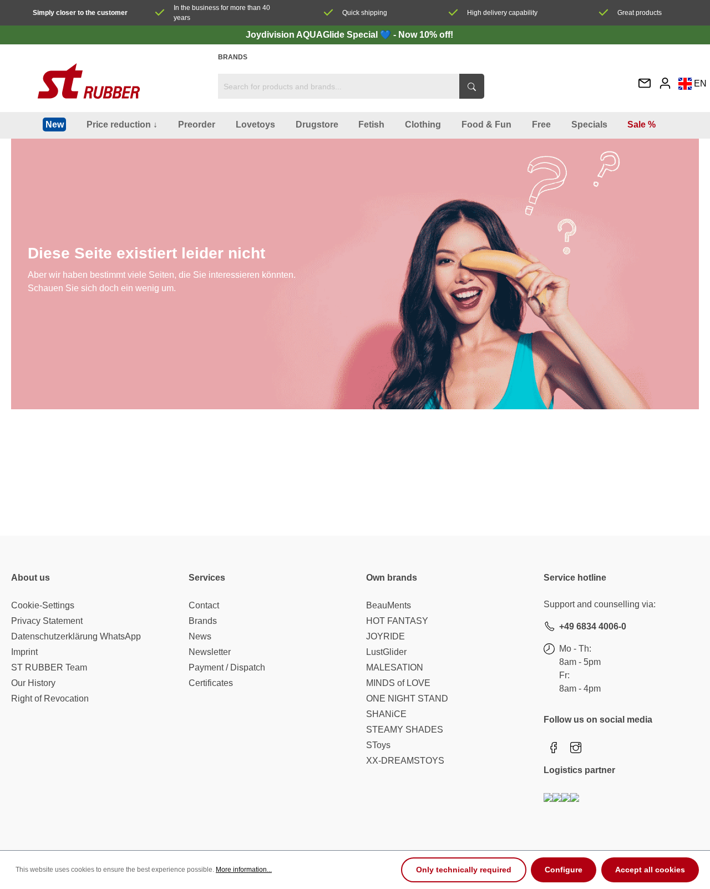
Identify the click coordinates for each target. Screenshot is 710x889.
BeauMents (388, 605)
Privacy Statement (47, 621)
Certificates (211, 683)
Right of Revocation (50, 698)
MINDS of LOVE (398, 683)
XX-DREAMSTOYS (405, 760)
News (200, 636)
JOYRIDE (385, 636)
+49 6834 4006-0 (592, 626)
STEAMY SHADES (404, 729)
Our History (33, 683)
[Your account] (665, 82)
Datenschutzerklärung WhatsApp (76, 636)
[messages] (644, 84)
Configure (563, 869)
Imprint (24, 652)
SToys (378, 745)
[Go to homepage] (88, 81)
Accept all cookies (650, 869)
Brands (232, 57)
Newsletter (210, 652)
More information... (244, 869)
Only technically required (463, 869)
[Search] (471, 86)
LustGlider (386, 652)
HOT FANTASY (397, 621)
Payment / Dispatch (227, 667)
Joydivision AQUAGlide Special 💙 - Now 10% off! (349, 34)
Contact (204, 605)
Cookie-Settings (42, 605)
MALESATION (394, 667)
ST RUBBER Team (49, 667)
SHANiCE (386, 714)
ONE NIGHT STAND (407, 698)
